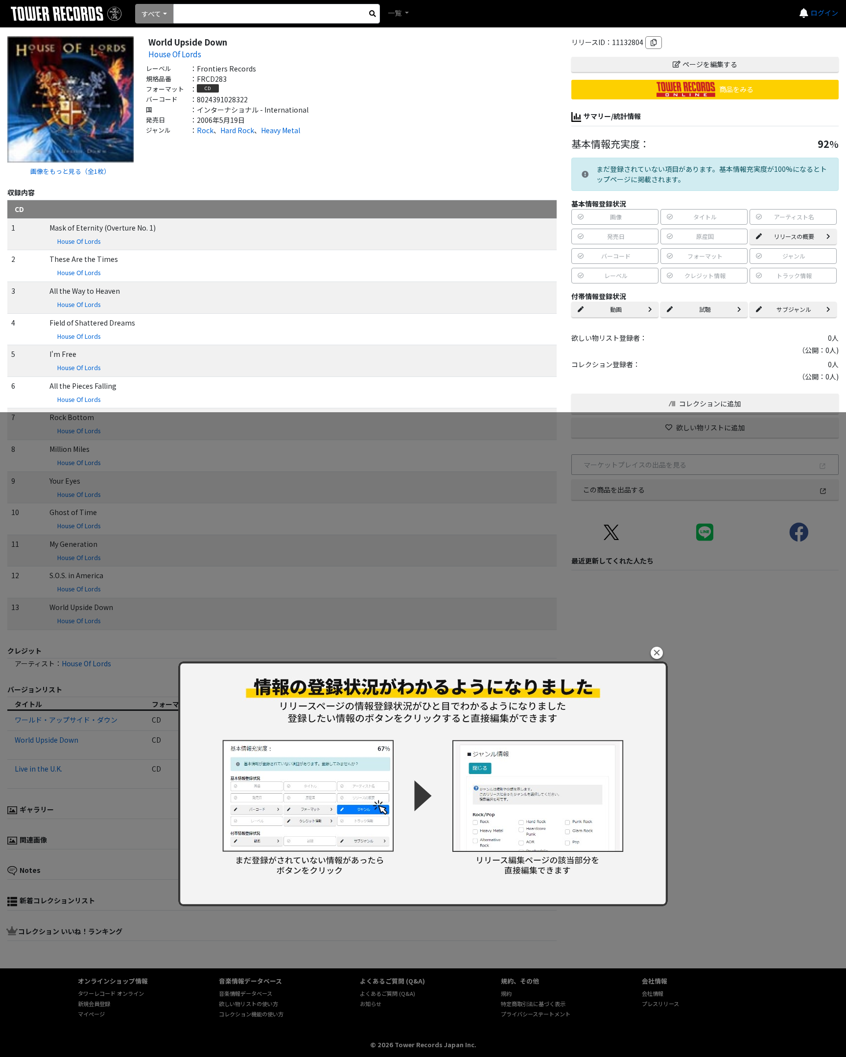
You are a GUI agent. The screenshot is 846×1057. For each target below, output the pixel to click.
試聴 (705, 309)
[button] (657, 653)
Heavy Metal (280, 130)
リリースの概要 (794, 236)
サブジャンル (793, 309)
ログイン (824, 13)
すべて (151, 14)
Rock (205, 130)
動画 (616, 309)
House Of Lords (174, 53)
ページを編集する (709, 64)
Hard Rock (237, 130)
